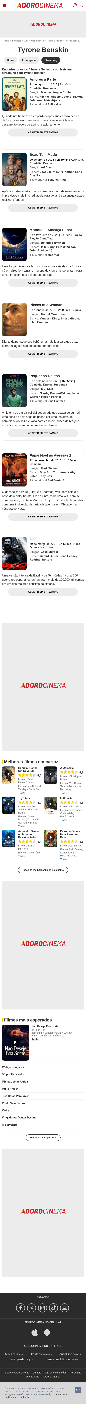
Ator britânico (37, 41)
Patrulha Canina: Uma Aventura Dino (70, 834)
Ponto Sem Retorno (14, 1103)
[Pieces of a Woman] (14, 319)
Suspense (60, 384)
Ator (26, 41)
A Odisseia (67, 767)
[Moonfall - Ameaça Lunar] (14, 244)
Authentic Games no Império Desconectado (28, 834)
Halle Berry (47, 246)
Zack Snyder (49, 551)
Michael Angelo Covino (57, 92)
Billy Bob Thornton (53, 472)
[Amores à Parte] (14, 94)
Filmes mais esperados (43, 1137)
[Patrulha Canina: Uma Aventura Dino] (50, 838)
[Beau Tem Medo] (14, 169)
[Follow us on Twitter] (32, 1307)
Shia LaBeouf (70, 318)
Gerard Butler (49, 556)
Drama (47, 163)
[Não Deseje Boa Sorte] (15, 1043)
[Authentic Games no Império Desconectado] (8, 838)
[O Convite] (50, 805)
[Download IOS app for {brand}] (37, 1332)
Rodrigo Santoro (41, 559)
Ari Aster (47, 167)
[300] (14, 553)
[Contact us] (65, 1307)
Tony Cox (45, 476)
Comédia (36, 88)
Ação (78, 234)
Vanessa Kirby (49, 318)
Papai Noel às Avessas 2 (50, 455)
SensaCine (65, 1354)
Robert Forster (51, 396)
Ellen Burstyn (39, 322)
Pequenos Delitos (45, 376)
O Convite (66, 798)
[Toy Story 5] (8, 805)
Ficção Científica (41, 238)
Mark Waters (49, 468)
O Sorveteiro (10, 1124)
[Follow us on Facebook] (21, 1307)
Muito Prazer (10, 1088)
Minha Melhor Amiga (15, 1081)
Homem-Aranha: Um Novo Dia (28, 769)
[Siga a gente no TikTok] (54, 1307)
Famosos (16, 41)
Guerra (34, 547)
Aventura (77, 159)
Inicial (6, 41)
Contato (37, 1372)
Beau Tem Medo (43, 155)
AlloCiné (10, 1354)
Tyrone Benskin (54, 41)
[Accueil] (40, 5)
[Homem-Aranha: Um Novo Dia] (8, 775)
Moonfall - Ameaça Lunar (51, 230)
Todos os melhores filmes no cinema (43, 870)
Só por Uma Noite (13, 1074)
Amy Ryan (36, 175)
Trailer (21, 793)
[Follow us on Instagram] (43, 1307)
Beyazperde (16, 1359)
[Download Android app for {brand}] (49, 1332)
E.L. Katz (47, 388)
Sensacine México (58, 1359)
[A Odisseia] (50, 775)
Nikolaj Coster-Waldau (55, 393)
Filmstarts (35, 1354)
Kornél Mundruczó (53, 314)
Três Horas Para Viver (15, 1096)
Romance (49, 88)
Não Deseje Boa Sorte (45, 1026)
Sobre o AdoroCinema (17, 1372)
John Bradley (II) (41, 250)
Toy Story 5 (25, 798)
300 (33, 539)
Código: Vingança (13, 1067)
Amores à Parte (43, 79)
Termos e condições (55, 1372)
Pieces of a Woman (46, 305)
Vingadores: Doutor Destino (19, 1117)
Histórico (46, 547)
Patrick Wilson (66, 246)
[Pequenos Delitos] (14, 390)
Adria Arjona (51, 100)
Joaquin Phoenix (51, 171)
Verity (5, 1110)
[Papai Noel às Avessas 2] (14, 470)
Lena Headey (68, 556)
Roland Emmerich (53, 242)
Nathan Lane (73, 171)
